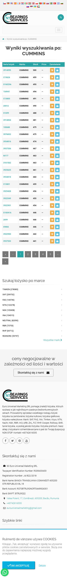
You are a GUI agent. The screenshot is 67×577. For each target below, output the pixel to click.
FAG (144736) (8, 300)
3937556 (7, 148)
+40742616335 (14, 503)
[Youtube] (26, 441)
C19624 (6, 77)
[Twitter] (12, 441)
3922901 (7, 205)
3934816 (7, 141)
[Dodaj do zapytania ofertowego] (52, 70)
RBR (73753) (8, 325)
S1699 (6, 113)
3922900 (7, 234)
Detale (42, 565)
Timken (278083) (10, 289)
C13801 (6, 184)
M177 (5, 155)
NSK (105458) (8, 310)
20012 (6, 106)
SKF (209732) (8, 294)
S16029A (7, 84)
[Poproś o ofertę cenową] (57, 70)
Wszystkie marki (51, 340)
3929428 (7, 191)
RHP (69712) (8, 331)
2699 (5, 219)
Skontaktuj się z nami (31, 372)
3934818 (7, 177)
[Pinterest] (19, 441)
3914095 (7, 70)
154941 (6, 91)
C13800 (6, 98)
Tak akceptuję (18, 565)
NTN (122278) (8, 305)
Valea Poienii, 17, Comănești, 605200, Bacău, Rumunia (33, 498)
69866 (6, 227)
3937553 (7, 241)
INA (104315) (8, 315)
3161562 (7, 163)
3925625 (7, 170)
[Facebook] (5, 441)
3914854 (7, 120)
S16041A (7, 212)
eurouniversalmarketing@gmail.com (24, 508)
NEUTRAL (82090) (10, 320)
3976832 (7, 134)
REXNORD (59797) (10, 336)
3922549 (7, 198)
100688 (6, 127)
